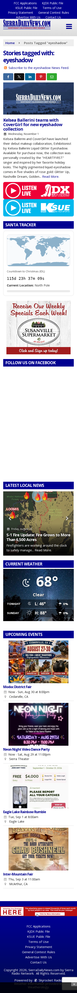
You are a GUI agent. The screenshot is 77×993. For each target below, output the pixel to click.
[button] (69, 26)
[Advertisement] (38, 327)
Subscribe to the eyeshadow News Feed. (39, 68)
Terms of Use (52, 8)
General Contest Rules (53, 12)
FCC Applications (25, 3)
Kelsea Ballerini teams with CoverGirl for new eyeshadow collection (32, 124)
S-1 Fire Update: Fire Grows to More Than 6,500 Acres (38, 537)
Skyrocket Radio (50, 980)
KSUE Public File (26, 8)
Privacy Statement (20, 12)
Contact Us (53, 17)
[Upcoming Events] (38, 661)
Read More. (50, 176)
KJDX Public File (52, 3)
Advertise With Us (28, 17)
